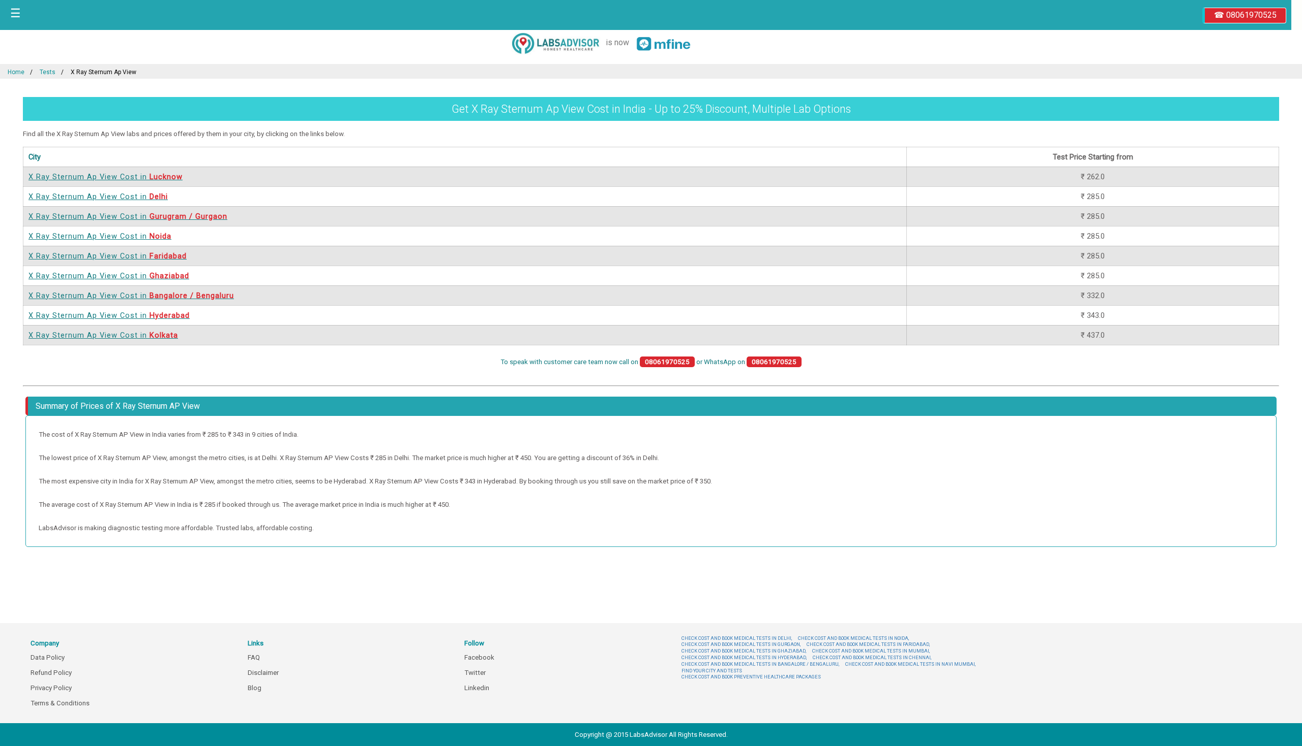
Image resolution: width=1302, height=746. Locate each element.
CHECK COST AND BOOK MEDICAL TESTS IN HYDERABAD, (744, 657)
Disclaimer (263, 672)
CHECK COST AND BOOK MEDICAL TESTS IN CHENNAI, (872, 657)
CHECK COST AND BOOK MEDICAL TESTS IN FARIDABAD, (868, 644)
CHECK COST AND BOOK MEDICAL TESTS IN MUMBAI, (871, 651)
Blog (254, 688)
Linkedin (476, 688)
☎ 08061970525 (1245, 15)
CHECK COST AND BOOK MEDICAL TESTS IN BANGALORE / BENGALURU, (760, 664)
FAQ (254, 657)
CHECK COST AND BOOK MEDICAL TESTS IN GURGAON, (741, 644)
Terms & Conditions (60, 703)
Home (16, 72)
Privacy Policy (51, 688)
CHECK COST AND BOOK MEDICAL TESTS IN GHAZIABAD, (744, 651)
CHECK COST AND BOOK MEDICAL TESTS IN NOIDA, (853, 638)
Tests (47, 72)
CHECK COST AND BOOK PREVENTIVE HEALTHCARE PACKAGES (751, 676)
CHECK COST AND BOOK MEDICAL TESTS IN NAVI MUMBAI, (910, 664)
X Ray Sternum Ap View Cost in (105, 176)
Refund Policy (51, 672)
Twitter (475, 672)
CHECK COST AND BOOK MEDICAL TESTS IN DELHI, (737, 638)
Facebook (479, 657)
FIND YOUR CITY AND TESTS (712, 670)
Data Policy (48, 657)
